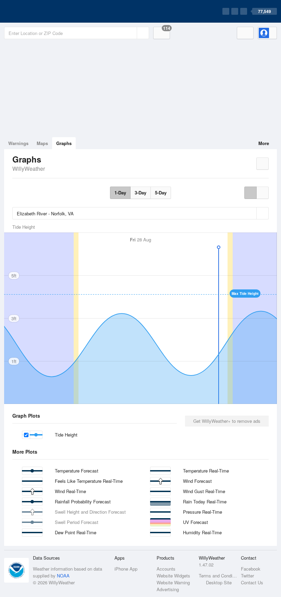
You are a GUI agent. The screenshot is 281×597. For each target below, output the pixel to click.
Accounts (166, 568)
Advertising (168, 589)
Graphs (64, 143)
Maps (42, 143)
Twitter (247, 575)
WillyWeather (28, 168)
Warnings (18, 143)
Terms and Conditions (218, 575)
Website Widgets (173, 575)
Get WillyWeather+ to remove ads (226, 421)
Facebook (250, 568)
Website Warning (173, 582)
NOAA (63, 575)
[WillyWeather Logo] (36, 11)
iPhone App (125, 568)
